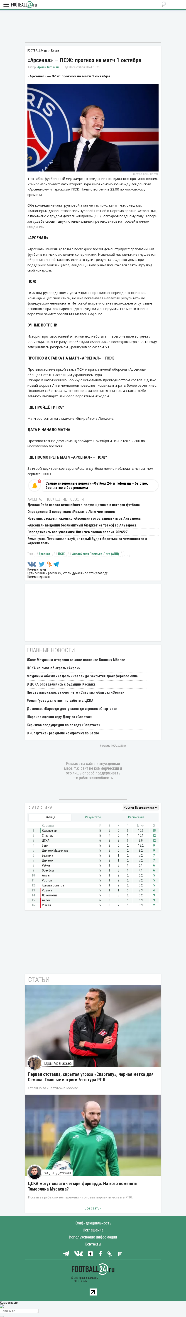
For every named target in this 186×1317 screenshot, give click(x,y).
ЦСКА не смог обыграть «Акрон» (53, 668)
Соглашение (93, 1230)
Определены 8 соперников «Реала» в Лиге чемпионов (71, 512)
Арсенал (45, 554)
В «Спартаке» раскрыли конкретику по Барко (63, 733)
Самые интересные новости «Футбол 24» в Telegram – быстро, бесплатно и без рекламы (97, 485)
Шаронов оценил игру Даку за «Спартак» (59, 717)
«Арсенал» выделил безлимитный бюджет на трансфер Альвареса (82, 525)
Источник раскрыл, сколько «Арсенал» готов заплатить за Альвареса (84, 518)
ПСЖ (61, 554)
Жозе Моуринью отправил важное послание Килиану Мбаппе (76, 660)
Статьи (39, 980)
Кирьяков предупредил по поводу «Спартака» (63, 725)
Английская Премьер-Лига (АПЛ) (95, 554)
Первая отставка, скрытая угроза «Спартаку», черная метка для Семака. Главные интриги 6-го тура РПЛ (91, 1077)
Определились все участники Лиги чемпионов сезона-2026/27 (77, 532)
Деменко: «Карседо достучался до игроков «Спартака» (72, 709)
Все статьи (93, 1208)
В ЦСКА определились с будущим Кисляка (61, 684)
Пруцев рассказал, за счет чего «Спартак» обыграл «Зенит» (75, 692)
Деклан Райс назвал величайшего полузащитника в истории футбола (83, 505)
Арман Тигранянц (49, 67)
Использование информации (93, 1237)
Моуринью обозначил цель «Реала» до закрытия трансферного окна (82, 676)
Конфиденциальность (93, 1223)
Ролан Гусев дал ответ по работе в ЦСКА (60, 700)
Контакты (93, 1244)
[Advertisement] (93, 28)
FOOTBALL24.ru (24, 5)
